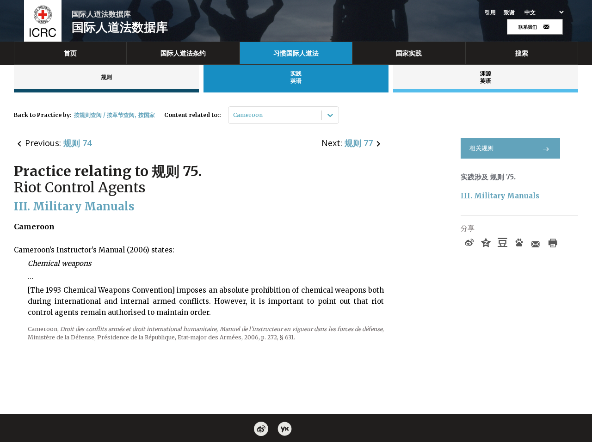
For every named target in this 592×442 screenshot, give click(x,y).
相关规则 (481, 148)
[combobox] (233, 115)
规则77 (359, 142)
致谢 (509, 12)
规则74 (77, 142)
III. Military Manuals (500, 195)
